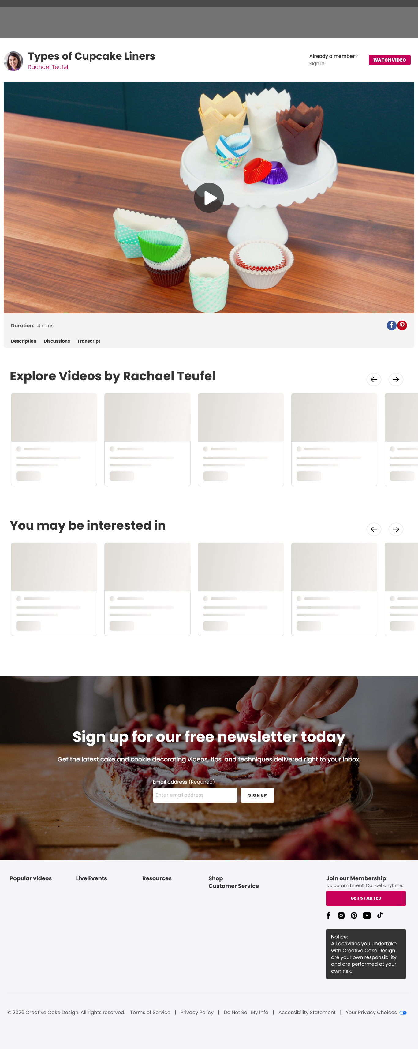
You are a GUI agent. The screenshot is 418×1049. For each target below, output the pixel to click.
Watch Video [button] (389, 60)
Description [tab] (23, 341)
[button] (333, 60)
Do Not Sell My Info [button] (246, 1012)
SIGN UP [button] (257, 795)
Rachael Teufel (48, 67)
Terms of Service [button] (150, 1012)
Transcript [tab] (88, 341)
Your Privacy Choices (371, 1012)
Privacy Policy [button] (197, 1012)
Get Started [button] (366, 898)
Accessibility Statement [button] (307, 1012)
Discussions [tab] (57, 341)
